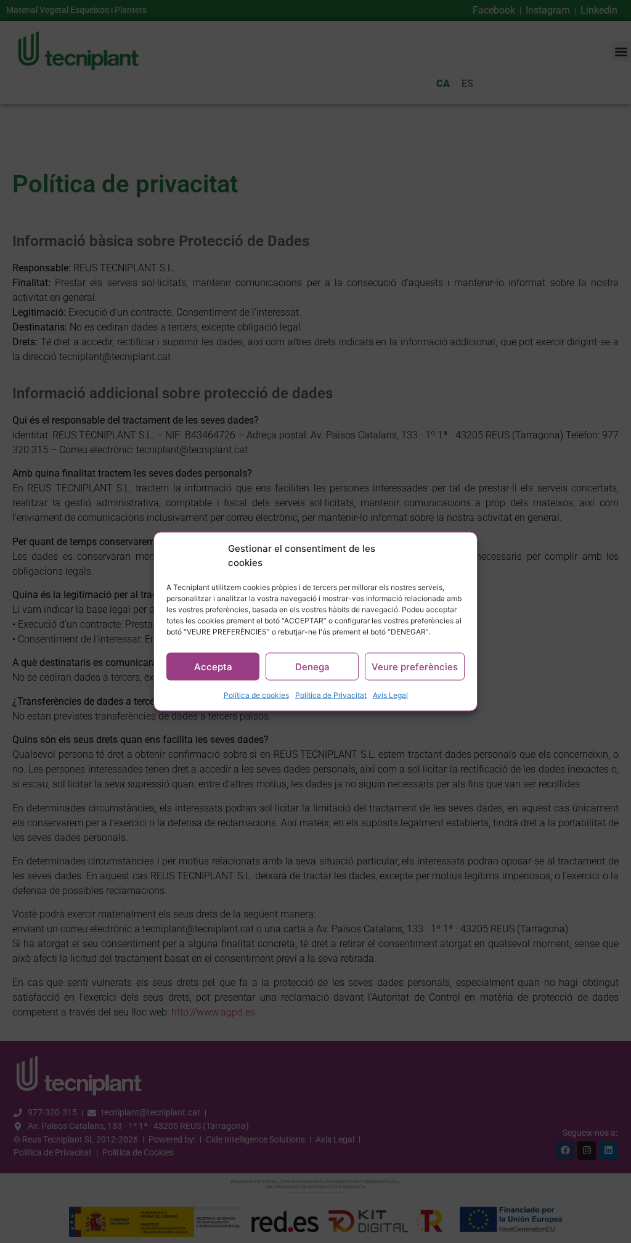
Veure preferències (415, 666)
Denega (312, 666)
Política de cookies (256, 695)
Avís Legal (390, 695)
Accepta (213, 666)
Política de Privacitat (331, 695)
